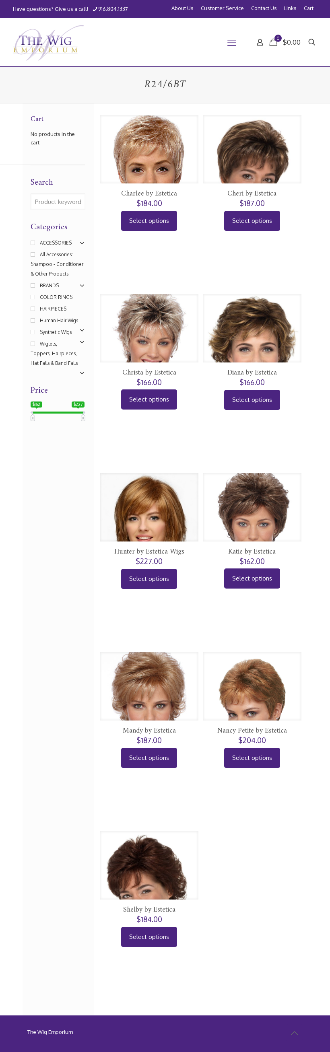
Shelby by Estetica (149, 910)
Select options (149, 220)
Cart (309, 8)
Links (290, 8)
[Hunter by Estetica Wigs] (149, 528)
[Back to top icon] (294, 1032)
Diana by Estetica (252, 372)
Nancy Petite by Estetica (252, 731)
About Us (182, 8)
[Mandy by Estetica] (149, 714)
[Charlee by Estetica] (149, 172)
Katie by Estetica (252, 552)
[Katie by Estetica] (252, 535)
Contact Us (264, 8)
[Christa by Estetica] (149, 356)
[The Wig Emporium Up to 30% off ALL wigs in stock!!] (48, 42)
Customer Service (222, 8)
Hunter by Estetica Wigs (149, 552)
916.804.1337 (113, 9)
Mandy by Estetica (149, 731)
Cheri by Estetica (251, 193)
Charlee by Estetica (149, 193)
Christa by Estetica (149, 372)
